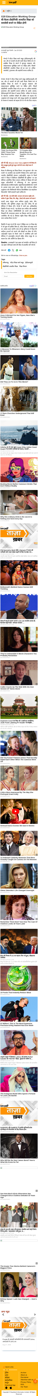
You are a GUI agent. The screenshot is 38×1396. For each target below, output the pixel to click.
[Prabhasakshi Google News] (35, 51)
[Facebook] (34, 34)
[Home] (4, 11)
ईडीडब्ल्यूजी (29, 263)
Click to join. (23, 255)
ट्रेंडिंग (6, 1373)
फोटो (6, 1375)
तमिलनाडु (6, 263)
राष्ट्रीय (8, 11)
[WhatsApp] (34, 42)
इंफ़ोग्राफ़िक (8, 1380)
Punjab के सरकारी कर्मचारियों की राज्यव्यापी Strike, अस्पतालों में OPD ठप (19, 1340)
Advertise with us (27, 1380)
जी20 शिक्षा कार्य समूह (17, 263)
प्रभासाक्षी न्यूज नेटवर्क (7, 50)
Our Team (24, 1387)
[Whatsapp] (17, 251)
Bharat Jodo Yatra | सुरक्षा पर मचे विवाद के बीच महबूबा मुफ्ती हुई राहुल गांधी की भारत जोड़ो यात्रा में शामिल (18, 165)
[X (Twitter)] (34, 38)
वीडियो (7, 1378)
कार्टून (7, 1383)
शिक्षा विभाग (23, 266)
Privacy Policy (26, 1382)
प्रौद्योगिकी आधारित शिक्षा (10, 266)
